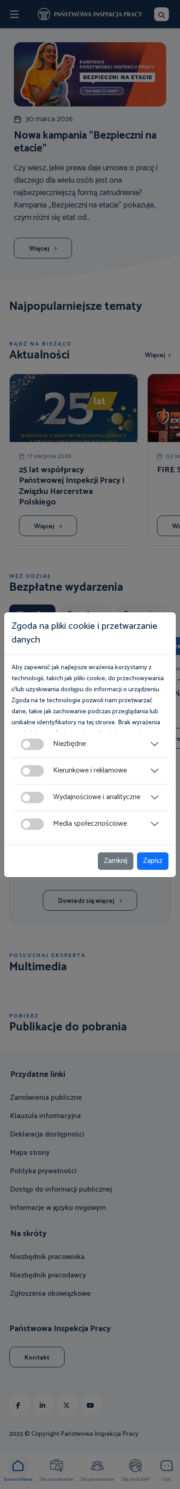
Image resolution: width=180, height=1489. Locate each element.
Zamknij (115, 861)
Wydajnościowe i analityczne (96, 797)
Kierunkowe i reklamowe (90, 770)
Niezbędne (69, 744)
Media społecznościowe (90, 823)
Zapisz (152, 861)
